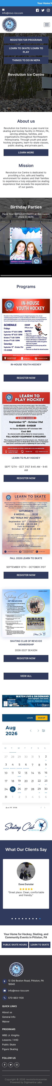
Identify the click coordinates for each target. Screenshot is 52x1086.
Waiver (6, 1021)
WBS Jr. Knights (10, 1035)
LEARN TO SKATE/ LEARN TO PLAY (26, 50)
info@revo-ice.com (12, 13)
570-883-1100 (16, 997)
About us (7, 1012)
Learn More (26, 152)
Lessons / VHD (10, 1039)
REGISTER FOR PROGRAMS (26, 39)
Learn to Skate (39, 944)
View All (26, 676)
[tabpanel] (26, 72)
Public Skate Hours (15, 944)
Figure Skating (10, 1049)
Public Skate (9, 1044)
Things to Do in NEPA (26, 60)
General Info (8, 1016)
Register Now (26, 377)
